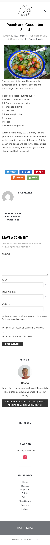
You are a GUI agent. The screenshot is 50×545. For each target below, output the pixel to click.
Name (4, 280)
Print (34, 178)
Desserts (25, 505)
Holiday (25, 509)
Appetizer (25, 489)
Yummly (19, 178)
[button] (3, 11)
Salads (39, 39)
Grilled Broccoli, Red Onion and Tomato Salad (13, 216)
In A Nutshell (20, 35)
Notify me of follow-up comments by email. (23, 328)
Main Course (25, 501)
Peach (32, 39)
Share (27, 172)
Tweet (13, 172)
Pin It (41, 172)
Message (6, 254)
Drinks (25, 493)
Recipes (25, 486)
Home (25, 482)
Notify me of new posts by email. (18, 336)
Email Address (9, 292)
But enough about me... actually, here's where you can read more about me (25, 403)
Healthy (23, 39)
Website (6, 304)
